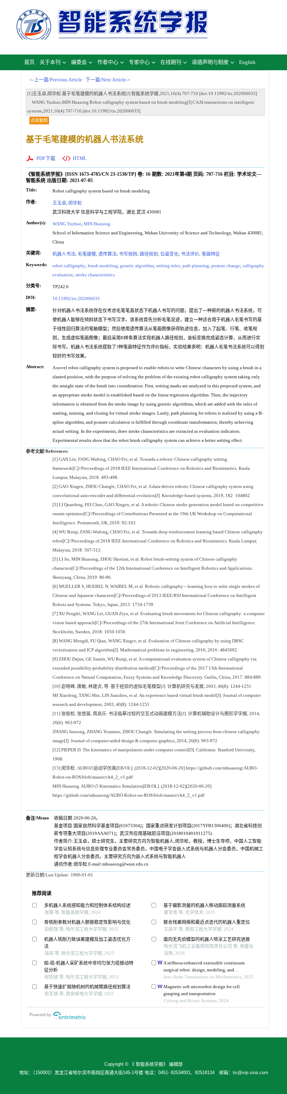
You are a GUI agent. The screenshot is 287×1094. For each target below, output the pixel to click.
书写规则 (128, 253)
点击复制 (39, 120)
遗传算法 (107, 253)
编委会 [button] (79, 62)
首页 (29, 62)
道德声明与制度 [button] (210, 62)
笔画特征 (211, 253)
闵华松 (75, 202)
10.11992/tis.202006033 (76, 298)
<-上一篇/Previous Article (55, 79)
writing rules (168, 265)
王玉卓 (59, 202)
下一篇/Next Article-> (107, 79)
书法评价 (190, 253)
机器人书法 (63, 253)
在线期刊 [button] (170, 62)
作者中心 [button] (107, 62)
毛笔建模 (87, 253)
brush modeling (103, 265)
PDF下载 (45, 158)
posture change (225, 265)
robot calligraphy (68, 265)
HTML (80, 158)
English (247, 62)
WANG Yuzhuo (67, 223)
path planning (195, 265)
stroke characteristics (95, 274)
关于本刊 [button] (50, 62)
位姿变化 (169, 253)
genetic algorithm (137, 265)
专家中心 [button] (139, 62)
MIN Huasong (97, 223)
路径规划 (149, 253)
